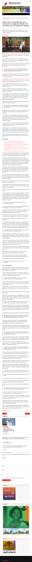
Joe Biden (24, 341)
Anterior (5, 413)
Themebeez (9, 560)
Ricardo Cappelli (11, 125)
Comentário (4, 457)
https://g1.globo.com (7, 410)
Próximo (27, 413)
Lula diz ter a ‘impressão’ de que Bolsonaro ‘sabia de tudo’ (13, 141)
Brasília (14, 55)
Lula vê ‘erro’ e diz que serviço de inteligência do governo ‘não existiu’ (14, 142)
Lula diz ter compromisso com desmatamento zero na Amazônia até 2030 (15, 146)
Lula (11, 53)
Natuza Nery (15, 60)
